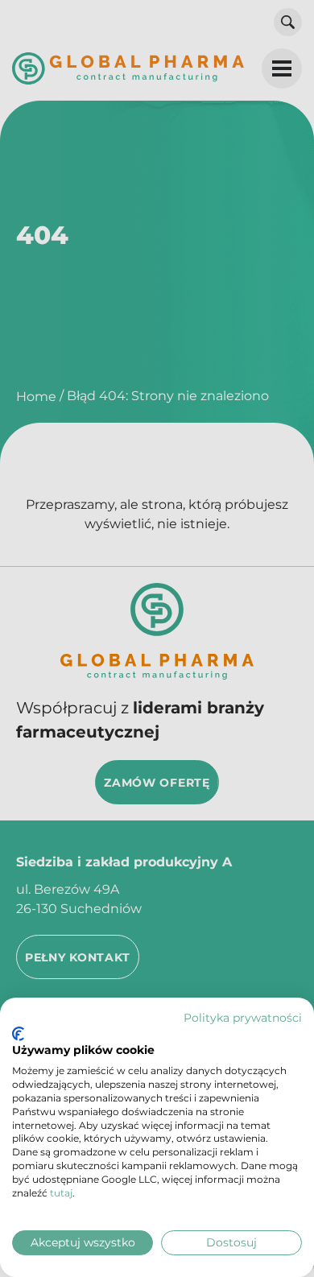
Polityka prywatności (243, 1017)
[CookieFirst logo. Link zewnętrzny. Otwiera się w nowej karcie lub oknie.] (18, 1034)
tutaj (61, 1193)
